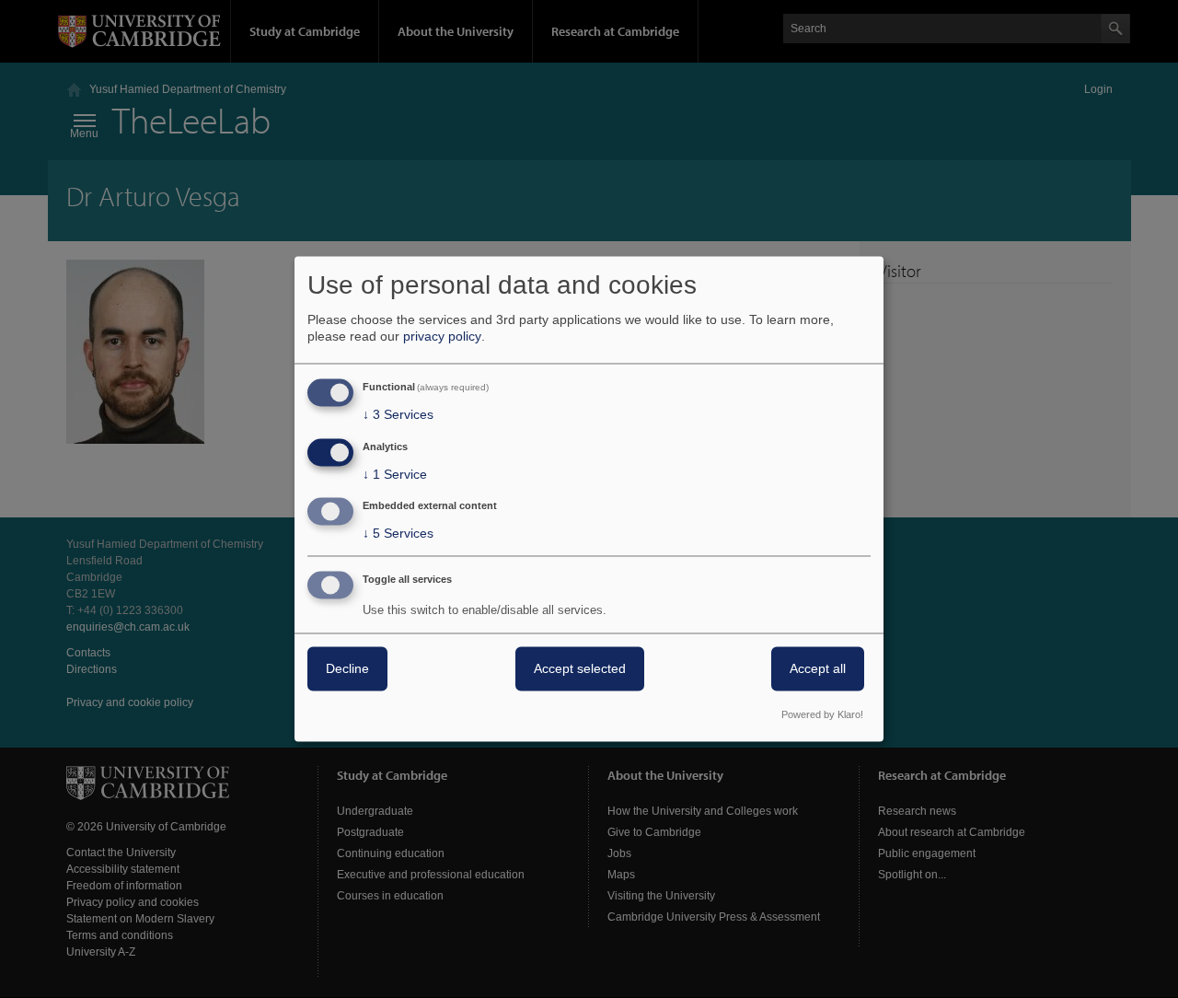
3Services (398, 414)
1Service (395, 474)
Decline (347, 669)
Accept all (818, 669)
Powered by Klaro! (822, 715)
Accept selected (580, 669)
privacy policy (442, 336)
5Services (398, 534)
